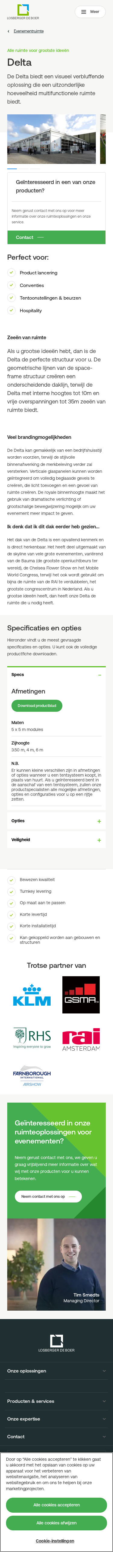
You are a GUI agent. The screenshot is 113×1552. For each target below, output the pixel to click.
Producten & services (30, 1401)
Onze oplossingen (26, 1371)
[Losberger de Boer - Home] (57, 1343)
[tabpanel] (56, 746)
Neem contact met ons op (43, 1196)
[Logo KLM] (32, 995)
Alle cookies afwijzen (56, 1522)
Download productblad (37, 706)
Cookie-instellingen (55, 1540)
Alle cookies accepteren (56, 1504)
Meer (94, 12)
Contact (24, 237)
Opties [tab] (17, 820)
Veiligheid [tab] (20, 839)
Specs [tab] (17, 674)
